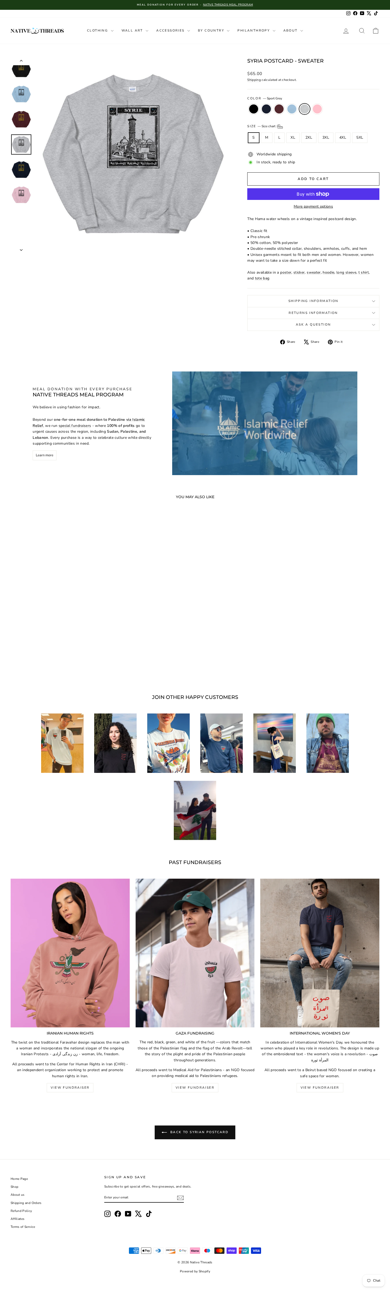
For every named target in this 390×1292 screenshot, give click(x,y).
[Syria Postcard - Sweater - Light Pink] (72, 663)
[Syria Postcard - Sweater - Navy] (43, 663)
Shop (14, 1187)
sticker (299, 272)
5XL (359, 137)
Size (261, 126)
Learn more (44, 455)
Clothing (98, 30)
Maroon (279, 109)
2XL (308, 137)
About (291, 30)
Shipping (254, 80)
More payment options (313, 206)
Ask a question (313, 324)
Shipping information (313, 301)
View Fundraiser (70, 1087)
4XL (342, 137)
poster (285, 272)
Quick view (54, 638)
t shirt (363, 272)
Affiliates (18, 1219)
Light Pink (317, 109)
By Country (212, 30)
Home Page (19, 1179)
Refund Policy (21, 1211)
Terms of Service (23, 1227)
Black (253, 109)
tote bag (262, 278)
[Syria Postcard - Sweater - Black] (36, 663)
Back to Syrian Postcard (199, 1132)
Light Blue (292, 109)
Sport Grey (304, 109)
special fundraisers (75, 425)
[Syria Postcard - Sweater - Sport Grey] (65, 663)
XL (293, 137)
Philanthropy (254, 30)
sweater (313, 272)
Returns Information (313, 313)
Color (264, 98)
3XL (325, 137)
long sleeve (346, 272)
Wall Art (133, 30)
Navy (266, 109)
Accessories (171, 30)
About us (18, 1195)
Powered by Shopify (195, 1271)
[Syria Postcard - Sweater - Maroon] (51, 663)
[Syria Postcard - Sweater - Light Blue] (58, 663)
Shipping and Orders (26, 1203)
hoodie (328, 272)
